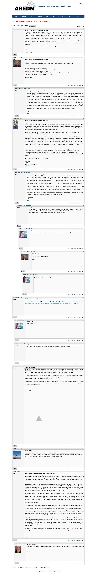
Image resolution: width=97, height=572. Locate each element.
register (18, 25)
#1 (83, 28)
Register (81, 1)
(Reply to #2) (27, 88)
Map (46, 16)
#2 (83, 57)
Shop (70, 16)
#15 (83, 471)
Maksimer (59, 571)
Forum (40, 16)
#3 (83, 88)
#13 (83, 365)
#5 (83, 172)
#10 (83, 297)
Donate (78, 16)
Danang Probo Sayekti (49, 571)
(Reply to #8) (34, 274)
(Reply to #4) (27, 172)
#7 (83, 228)
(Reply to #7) (32, 251)
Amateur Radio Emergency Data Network (54, 6)
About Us (53, 16)
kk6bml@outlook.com (29, 165)
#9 (83, 274)
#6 (83, 205)
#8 (83, 251)
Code (61, 16)
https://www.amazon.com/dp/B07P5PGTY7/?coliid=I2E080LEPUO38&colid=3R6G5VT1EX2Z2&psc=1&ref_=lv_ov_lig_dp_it (52, 303)
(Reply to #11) (27, 343)
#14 (83, 448)
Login (77, 1)
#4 (83, 118)
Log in (14, 25)
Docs (31, 16)
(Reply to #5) (28, 205)
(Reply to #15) (27, 543)
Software (23, 16)
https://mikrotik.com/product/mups (54, 232)
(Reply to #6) (30, 228)
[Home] (25, 11)
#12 (83, 343)
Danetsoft (41, 571)
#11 (83, 320)
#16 (83, 543)
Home (16, 16)
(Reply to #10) (27, 320)
